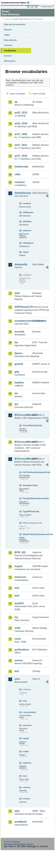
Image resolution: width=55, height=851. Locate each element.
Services (8, 56)
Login (32, 7)
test (17, 671)
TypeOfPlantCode (27, 511)
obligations (27, 243)
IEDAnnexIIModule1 (23, 415)
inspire (18, 566)
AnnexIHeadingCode (27, 425)
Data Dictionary (26, 19)
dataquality (21, 264)
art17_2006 (21, 134)
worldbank (21, 821)
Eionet (15, 19)
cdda (17, 174)
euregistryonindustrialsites (23, 321)
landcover (20, 577)
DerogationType (27, 485)
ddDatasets (27, 212)
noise (18, 638)
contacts (27, 203)
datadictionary (23, 193)
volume (26, 798)
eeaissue (27, 230)
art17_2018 (21, 156)
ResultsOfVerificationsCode (27, 498)
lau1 (17, 588)
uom (17, 679)
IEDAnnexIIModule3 (23, 442)
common (20, 182)
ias (16, 393)
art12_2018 (21, 123)
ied (16, 404)
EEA (16, 2)
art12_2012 (21, 112)
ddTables (27, 221)
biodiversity (21, 166)
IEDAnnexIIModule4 (23, 458)
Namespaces (10, 61)
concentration (27, 712)
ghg (17, 371)
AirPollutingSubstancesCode (27, 472)
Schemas (8, 45)
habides (19, 382)
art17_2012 (21, 145)
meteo (26, 751)
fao (16, 342)
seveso (19, 660)
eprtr (17, 293)
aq (16, 102)
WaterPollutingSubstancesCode (27, 534)
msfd (17, 628)
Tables (7, 35)
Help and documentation (14, 24)
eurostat (19, 331)
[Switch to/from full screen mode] (37, 6)
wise (17, 811)
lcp (16, 617)
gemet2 (19, 364)
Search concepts (39, 94)
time (25, 776)
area (25, 701)
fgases (18, 353)
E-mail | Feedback (12, 841)
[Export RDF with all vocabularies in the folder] (47, 196)
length (26, 738)
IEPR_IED (20, 552)
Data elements (10, 40)
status (26, 252)
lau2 (17, 595)
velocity (26, 787)
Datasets (8, 29)
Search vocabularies (17, 94)
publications (22, 649)
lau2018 (19, 603)
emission (27, 725)
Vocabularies (10, 50)
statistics (27, 763)
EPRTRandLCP (23, 307)
